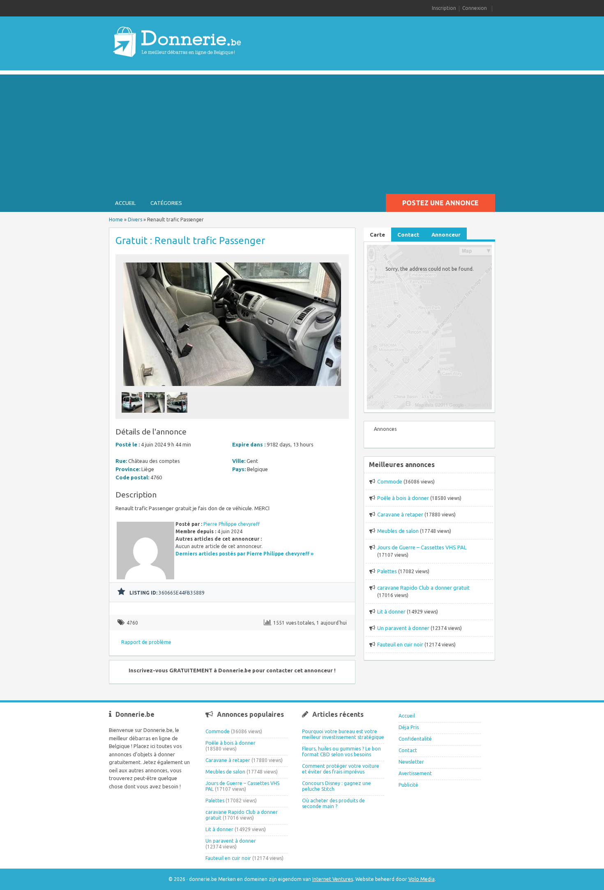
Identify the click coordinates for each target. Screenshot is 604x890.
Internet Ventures (332, 879)
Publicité (408, 785)
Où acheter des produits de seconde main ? (333, 803)
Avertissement (415, 773)
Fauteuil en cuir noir (400, 644)
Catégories (166, 203)
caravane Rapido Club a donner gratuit (423, 587)
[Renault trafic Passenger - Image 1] (133, 415)
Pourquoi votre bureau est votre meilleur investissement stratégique (343, 734)
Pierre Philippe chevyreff (231, 524)
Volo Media (421, 879)
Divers (135, 219)
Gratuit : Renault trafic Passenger (190, 240)
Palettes (387, 571)
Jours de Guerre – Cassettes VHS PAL (421, 547)
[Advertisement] (302, 132)
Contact (408, 750)
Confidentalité (415, 738)
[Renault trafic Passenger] (232, 388)
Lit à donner (391, 611)
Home (116, 219)
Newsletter (411, 762)
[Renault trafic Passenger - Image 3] (178, 415)
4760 (132, 622)
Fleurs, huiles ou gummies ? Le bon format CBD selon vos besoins (341, 751)
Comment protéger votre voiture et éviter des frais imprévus (340, 768)
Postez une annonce (440, 203)
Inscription (444, 8)
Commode (389, 481)
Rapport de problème (146, 642)
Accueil (125, 203)
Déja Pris (409, 727)
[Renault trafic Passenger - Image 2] (155, 415)
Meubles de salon (398, 531)
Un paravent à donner (403, 628)
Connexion (474, 8)
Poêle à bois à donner (403, 498)
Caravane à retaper (400, 514)
